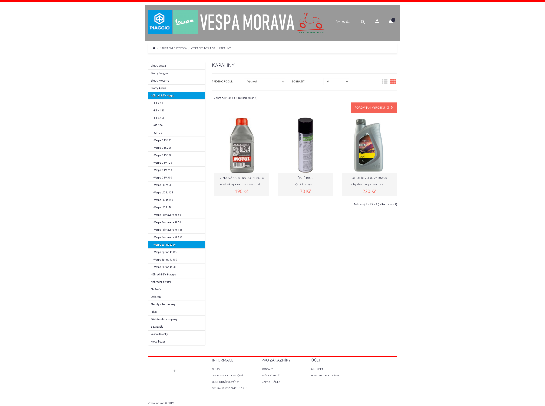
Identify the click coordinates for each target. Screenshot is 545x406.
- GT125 (156, 132)
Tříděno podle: (222, 81)
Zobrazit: (298, 81)
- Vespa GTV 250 (161, 170)
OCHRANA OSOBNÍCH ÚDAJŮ (229, 388)
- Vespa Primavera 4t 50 (166, 214)
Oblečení (156, 296)
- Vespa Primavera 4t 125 (166, 229)
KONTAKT (267, 369)
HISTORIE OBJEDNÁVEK (325, 375)
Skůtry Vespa (158, 65)
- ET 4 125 (158, 110)
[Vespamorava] (237, 23)
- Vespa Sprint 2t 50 (163, 244)
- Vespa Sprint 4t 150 (164, 259)
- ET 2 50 (157, 103)
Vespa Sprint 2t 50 (203, 48)
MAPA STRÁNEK (270, 381)
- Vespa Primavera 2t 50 (166, 222)
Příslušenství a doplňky (164, 319)
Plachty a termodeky (163, 304)
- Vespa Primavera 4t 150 (166, 237)
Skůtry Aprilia (158, 88)
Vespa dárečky (159, 334)
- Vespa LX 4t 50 (161, 207)
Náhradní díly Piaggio (163, 274)
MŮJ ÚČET (317, 369)
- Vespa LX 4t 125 (162, 192)
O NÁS (215, 369)
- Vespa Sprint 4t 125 (164, 252)
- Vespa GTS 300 (161, 155)
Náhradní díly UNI (161, 282)
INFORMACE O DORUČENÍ (227, 375)
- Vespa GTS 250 (161, 147)
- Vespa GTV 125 (161, 162)
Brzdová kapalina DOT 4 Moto (241, 178)
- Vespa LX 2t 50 (161, 185)
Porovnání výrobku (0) (372, 107)
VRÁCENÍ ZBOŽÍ (270, 375)
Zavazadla (157, 326)
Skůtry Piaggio (159, 73)
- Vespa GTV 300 (161, 177)
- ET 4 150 (158, 118)
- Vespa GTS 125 (161, 140)
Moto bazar (158, 341)
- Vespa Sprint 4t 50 (163, 267)
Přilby (154, 311)
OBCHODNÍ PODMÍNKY (226, 381)
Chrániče (156, 289)
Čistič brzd (305, 178)
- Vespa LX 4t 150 (162, 200)
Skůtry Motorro (160, 80)
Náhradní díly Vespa (173, 48)
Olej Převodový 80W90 (369, 178)
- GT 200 (157, 125)
